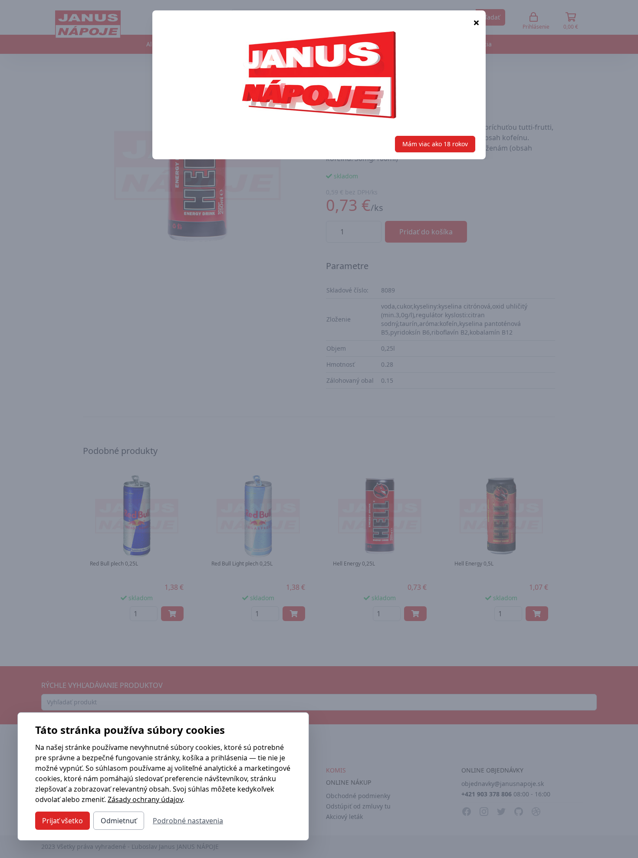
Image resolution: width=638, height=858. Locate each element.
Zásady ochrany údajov (145, 799)
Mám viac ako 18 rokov (435, 144)
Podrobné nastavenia (188, 820)
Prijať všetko (62, 820)
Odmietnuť (119, 820)
